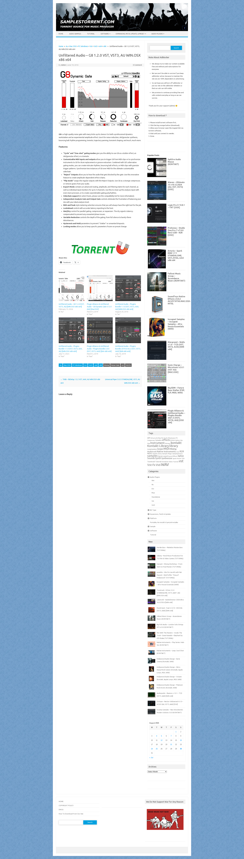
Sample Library (157, 453)
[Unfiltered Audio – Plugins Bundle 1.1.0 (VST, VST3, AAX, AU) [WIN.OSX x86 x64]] (71, 330)
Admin (63, 65)
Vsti (158, 464)
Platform (153, 518)
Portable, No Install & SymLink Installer (164, 522)
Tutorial (91, 34)
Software (105, 34)
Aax (153, 480)
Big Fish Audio (163, 438)
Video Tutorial (174, 461)
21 (171, 744)
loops (160, 449)
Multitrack (151, 451)
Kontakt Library (158, 445)
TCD (183, 458)
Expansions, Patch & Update (160, 514)
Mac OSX (73, 46)
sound (165, 456)
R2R (182, 451)
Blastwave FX (173, 438)
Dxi (153, 489)
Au (67, 46)
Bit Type (153, 510)
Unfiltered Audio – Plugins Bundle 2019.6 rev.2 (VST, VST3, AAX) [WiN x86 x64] (128, 348)
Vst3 (95, 46)
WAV (165, 464)
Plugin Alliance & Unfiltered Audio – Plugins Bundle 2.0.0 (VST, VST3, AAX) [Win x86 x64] (99, 348)
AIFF (148, 438)
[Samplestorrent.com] (122, 30)
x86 (104, 46)
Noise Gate (115, 365)
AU (157, 438)
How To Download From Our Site (71, 814)
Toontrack (151, 461)
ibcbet (148, 837)
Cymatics (158, 440)
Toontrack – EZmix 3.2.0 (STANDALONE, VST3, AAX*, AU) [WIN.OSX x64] (168, 592)
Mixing (106, 365)
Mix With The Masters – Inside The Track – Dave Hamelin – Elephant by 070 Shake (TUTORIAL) (169, 635)
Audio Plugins (157, 34)
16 (181, 740)
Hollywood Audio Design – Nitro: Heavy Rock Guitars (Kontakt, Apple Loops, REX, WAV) (170, 669)
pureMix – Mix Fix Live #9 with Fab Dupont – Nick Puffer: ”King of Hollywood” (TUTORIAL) (169, 575)
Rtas (153, 493)
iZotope (167, 443)
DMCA (61, 809)
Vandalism (165, 461)
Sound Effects (172, 456)
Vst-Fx (128, 365)
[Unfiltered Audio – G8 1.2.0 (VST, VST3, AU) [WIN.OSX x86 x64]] (71, 288)
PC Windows (83, 46)
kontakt (176, 443)
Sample (152, 526)
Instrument (157, 442)
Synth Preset (177, 458)
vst (122, 365)
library (173, 445)
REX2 (149, 453)
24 (152, 749)
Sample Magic (167, 453)
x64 (100, 46)
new (177, 452)
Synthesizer (166, 458)
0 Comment (137, 65)
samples (152, 455)
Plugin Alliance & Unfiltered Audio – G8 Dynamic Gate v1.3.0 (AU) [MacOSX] (99, 306)
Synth (158, 458)
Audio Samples (75, 34)
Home (61, 34)
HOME (61, 801)
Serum (160, 456)
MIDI (166, 448)
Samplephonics (177, 453)
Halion (177, 440)
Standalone (156, 497)
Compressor (151, 440)
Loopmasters (152, 449)
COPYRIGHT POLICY (66, 805)
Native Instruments (166, 451)
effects (166, 440)
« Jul (151, 758)
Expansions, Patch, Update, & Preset (130, 34)
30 (181, 749)
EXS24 (172, 440)
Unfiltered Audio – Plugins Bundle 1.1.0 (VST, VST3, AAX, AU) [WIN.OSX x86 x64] (127, 306)
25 (157, 749)
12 (161, 740)
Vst (91, 46)
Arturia (153, 438)
